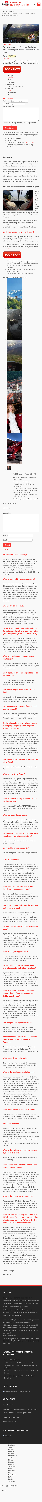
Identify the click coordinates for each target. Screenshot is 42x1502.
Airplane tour (11, 78)
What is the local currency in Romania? (19, 1072)
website (8, 249)
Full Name (6, 101)
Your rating (6, 508)
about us (13, 1335)
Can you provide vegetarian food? (17, 1023)
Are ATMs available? (11, 1123)
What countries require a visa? (15, 1058)
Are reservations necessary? (15, 554)
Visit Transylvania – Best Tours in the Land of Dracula (21, 1363)
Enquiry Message (8, 106)
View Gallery (7, 44)
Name (5, 535)
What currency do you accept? (15, 815)
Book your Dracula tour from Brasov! (18, 232)
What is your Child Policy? (14, 774)
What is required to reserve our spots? (19, 579)
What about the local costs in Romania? (19, 1109)
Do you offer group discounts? (16, 848)
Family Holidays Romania (12, 1360)
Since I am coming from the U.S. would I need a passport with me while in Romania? (20, 1039)
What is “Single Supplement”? (15, 951)
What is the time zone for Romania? (18, 1196)
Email (5, 104)
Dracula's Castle (29, 142)
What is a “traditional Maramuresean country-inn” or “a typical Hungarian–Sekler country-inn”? (18, 993)
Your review (7, 513)
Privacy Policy (8, 123)
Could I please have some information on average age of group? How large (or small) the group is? (20, 725)
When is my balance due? (13, 606)
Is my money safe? (11, 860)
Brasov (9, 90)
